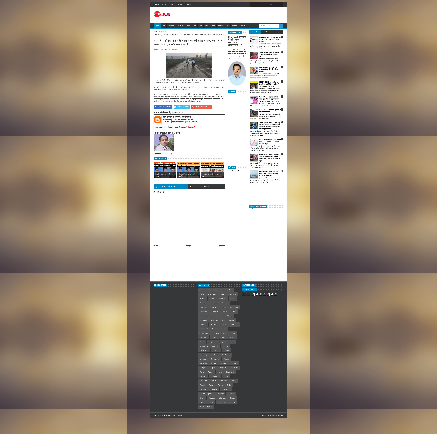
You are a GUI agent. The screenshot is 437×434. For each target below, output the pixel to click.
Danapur (203, 303)
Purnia (226, 376)
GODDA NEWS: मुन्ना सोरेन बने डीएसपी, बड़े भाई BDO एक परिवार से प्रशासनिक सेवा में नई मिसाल (269, 84)
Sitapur (232, 398)
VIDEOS (180, 25)
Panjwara (203, 376)
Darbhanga (214, 303)
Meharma (203, 363)
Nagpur (212, 368)
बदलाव (188, 25)
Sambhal (214, 389)
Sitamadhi (222, 398)
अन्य (200, 25)
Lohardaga (204, 355)
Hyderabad (234, 324)
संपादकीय (234, 25)
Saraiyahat (220, 394)
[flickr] (266, 4)
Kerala (202, 342)
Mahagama (215, 359)
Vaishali (232, 402)
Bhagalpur (212, 294)
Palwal (220, 372)
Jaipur (214, 329)
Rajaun (213, 381)
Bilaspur (203, 298)
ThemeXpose (279, 415)
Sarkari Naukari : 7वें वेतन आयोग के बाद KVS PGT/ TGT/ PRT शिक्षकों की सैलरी (270, 39)
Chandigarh (222, 298)
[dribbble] (271, 4)
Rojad (229, 385)
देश (164, 25)
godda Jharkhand (206, 407)
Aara (201, 290)
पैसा (195, 25)
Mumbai (234, 363)
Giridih (234, 311)
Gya (223, 320)
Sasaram (231, 394)
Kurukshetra (204, 350)
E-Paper (188, 4)
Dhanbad (203, 307)
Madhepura (226, 355)
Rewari (202, 385)
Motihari (224, 363)
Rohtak (211, 385)
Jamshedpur (204, 333)
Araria (217, 290)
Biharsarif (232, 294)
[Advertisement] (242, 15)
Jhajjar (225, 333)
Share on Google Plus (203, 106)
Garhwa (225, 311)
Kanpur (223, 337)
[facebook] (252, 4)
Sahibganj (203, 389)
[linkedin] (276, 4)
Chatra (232, 298)
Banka (202, 294)
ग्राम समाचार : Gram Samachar (174, 415)
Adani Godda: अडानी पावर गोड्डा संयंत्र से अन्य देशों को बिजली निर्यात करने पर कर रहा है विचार (269, 173)
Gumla (229, 316)
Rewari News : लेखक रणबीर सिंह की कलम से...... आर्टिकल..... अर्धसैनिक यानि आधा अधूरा (270, 142)
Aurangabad (227, 290)
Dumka (223, 307)
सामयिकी (220, 25)
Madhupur (203, 359)
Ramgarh (223, 381)
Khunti (231, 342)
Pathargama (215, 376)
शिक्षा (206, 25)
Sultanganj (221, 402)
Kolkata (225, 346)
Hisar (224, 324)
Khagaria (211, 342)
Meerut (226, 359)
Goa (201, 316)
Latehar (226, 350)
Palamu (210, 372)
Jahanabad (204, 329)
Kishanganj (204, 346)
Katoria (232, 337)
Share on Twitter (183, 106)
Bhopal (222, 294)
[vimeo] (261, 4)
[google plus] (281, 4)
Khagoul (222, 342)
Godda (168, 49)
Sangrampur (225, 389)
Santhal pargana (206, 394)
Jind (233, 333)
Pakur (202, 372)
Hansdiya (203, 324)
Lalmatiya (216, 350)
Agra (209, 290)
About (157, 4)
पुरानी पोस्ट (222, 246)
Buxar (212, 298)
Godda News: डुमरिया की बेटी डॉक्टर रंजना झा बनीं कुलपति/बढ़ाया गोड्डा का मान (270, 54)
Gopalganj (219, 316)
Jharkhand (174, 49)
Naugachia (223, 368)
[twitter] (257, 4)
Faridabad (234, 307)
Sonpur (210, 402)
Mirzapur (214, 363)
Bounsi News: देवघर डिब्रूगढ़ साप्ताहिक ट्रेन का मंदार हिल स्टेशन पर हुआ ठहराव (269, 69)
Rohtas (220, 385)
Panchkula (230, 372)
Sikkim (202, 398)
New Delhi (234, 368)
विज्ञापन (243, 25)
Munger (202, 368)
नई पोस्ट (156, 246)
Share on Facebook (164, 106)
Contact (171, 4)
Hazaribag (214, 324)
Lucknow (215, 355)
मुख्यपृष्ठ (188, 246)
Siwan (202, 402)
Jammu (223, 329)
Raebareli (203, 381)
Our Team (180, 4)
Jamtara (216, 333)
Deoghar (225, 303)
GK (228, 25)
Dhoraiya (213, 307)
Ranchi (233, 381)
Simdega (211, 398)
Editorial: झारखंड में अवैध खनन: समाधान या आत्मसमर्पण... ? (237, 41)
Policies (163, 4)
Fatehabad (204, 311)
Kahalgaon (203, 337)
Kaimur (214, 337)
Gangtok (215, 311)
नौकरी (213, 25)
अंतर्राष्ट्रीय (171, 25)
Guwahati (214, 320)
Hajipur (231, 320)
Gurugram (203, 320)
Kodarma (215, 346)
